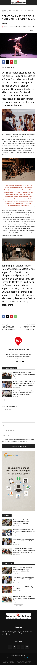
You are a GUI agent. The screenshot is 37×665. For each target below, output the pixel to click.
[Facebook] (3, 62)
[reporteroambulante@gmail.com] (3, 27)
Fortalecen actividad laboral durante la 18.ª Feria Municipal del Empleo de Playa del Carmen (24, 531)
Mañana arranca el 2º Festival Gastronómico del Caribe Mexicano (27, 327)
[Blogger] (10, 647)
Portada (4, 10)
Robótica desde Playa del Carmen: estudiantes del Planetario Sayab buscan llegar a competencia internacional (24, 374)
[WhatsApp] (15, 62)
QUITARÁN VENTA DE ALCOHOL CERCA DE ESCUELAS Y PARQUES (8, 327)
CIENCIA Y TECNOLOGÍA (5, 378)
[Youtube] (23, 360)
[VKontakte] (27, 647)
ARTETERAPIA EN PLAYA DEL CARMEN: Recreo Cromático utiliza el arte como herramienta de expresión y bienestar (24, 383)
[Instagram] (17, 360)
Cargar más (18, 558)
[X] (7, 62)
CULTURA (9, 10)
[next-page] (5, 400)
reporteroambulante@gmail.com (13, 26)
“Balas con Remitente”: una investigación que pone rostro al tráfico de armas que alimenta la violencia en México (24, 392)
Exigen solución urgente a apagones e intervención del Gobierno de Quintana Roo (23, 540)
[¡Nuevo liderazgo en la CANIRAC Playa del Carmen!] (7, 589)
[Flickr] (18, 647)
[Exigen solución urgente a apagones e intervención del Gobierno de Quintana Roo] (7, 541)
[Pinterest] (11, 62)
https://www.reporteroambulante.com (18, 352)
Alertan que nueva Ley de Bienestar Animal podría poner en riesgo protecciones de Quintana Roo (22, 521)
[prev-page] (3, 400)
